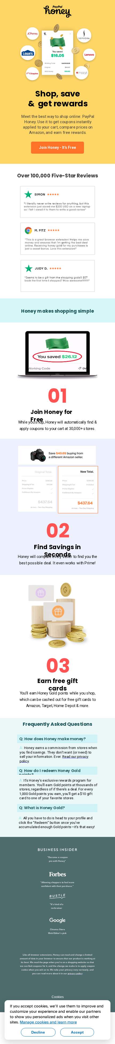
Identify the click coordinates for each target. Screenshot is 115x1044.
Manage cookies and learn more (48, 1022)
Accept (77, 1032)
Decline (38, 1032)
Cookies (58, 997)
